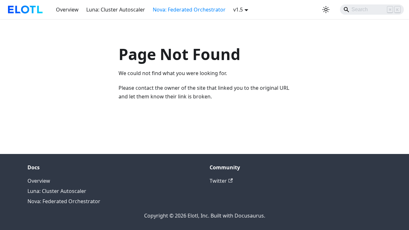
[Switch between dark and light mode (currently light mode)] (326, 9)
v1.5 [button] (238, 9)
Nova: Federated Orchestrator (189, 9)
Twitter (218, 180)
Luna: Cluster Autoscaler (115, 9)
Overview (67, 9)
